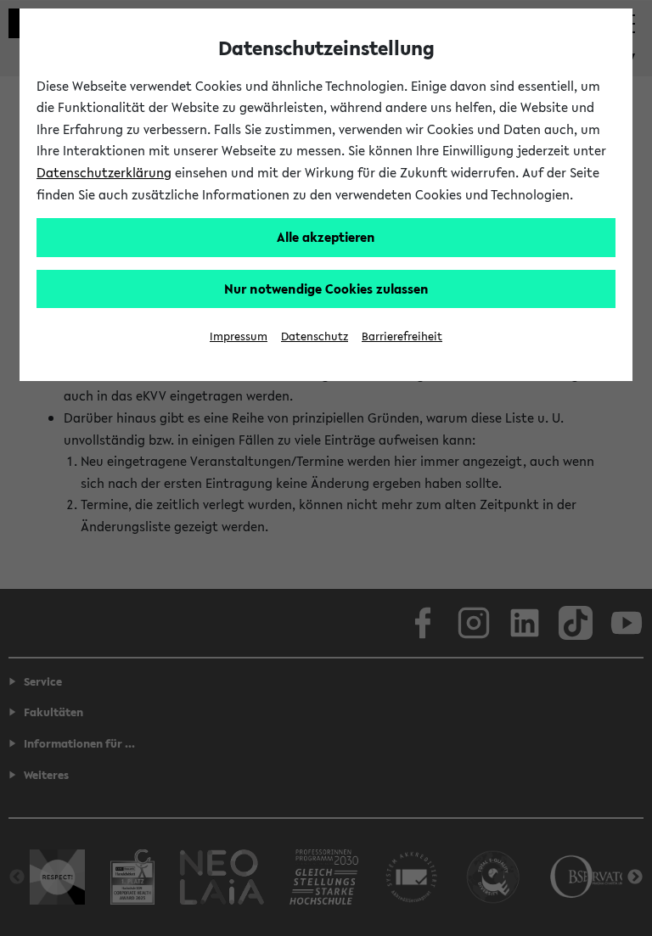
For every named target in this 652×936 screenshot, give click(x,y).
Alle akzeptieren (326, 236)
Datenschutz (314, 336)
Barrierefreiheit (402, 336)
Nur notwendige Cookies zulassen (326, 288)
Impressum (238, 336)
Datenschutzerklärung (104, 172)
